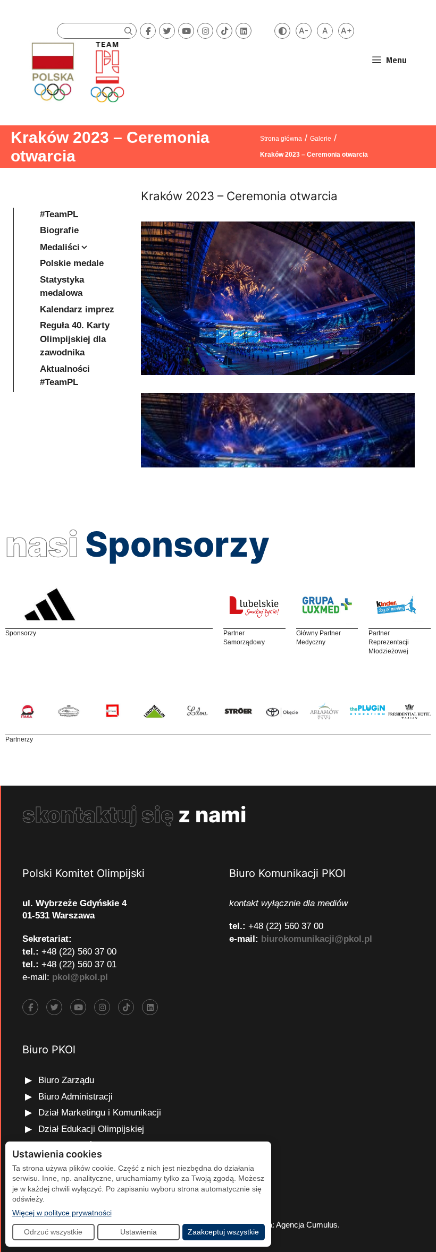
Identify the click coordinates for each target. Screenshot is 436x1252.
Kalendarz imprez (77, 309)
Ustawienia (138, 1232)
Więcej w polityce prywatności (62, 1212)
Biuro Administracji (75, 1097)
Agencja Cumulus (307, 1224)
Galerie (320, 138)
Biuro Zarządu (66, 1080)
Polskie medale (72, 263)
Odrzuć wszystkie (53, 1232)
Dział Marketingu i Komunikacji (99, 1113)
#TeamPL (59, 214)
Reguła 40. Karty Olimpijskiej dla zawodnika (75, 338)
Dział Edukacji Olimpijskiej (91, 1129)
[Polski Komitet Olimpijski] (76, 71)
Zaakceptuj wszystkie (223, 1232)
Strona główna (281, 138)
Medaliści (60, 247)
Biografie (59, 230)
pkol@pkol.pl (80, 977)
